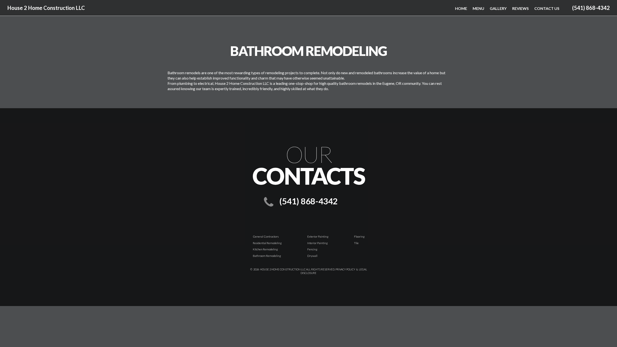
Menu (478, 8)
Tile (356, 243)
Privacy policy (345, 269)
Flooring (359, 236)
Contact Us (546, 8)
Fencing (312, 249)
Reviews (520, 8)
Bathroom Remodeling (267, 256)
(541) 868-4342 (591, 8)
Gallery (498, 8)
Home (461, 8)
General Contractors (266, 236)
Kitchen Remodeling (265, 249)
